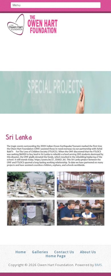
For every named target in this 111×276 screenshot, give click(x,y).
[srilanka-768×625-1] (56, 186)
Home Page (56, 256)
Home (20, 252)
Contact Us (64, 252)
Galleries (40, 252)
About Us (88, 252)
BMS (98, 265)
